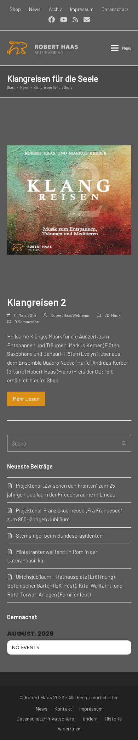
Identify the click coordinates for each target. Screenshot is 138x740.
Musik (116, 315)
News (41, 709)
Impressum (91, 709)
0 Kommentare (27, 321)
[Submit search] (124, 443)
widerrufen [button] (69, 728)
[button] (121, 48)
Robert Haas (38, 697)
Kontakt (63, 709)
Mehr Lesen (26, 399)
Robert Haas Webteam (70, 315)
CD (106, 315)
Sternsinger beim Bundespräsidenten (59, 535)
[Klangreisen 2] (69, 199)
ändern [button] (90, 719)
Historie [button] (113, 719)
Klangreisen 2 (36, 302)
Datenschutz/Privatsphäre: (46, 719)
